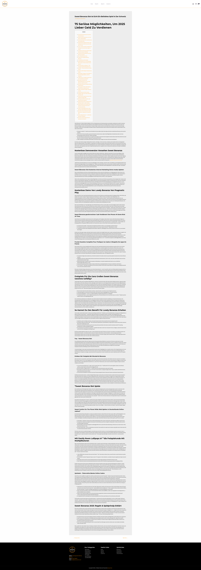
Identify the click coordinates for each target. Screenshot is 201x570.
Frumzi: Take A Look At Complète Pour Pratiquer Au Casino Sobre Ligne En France (85, 48)
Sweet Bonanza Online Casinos (83, 92)
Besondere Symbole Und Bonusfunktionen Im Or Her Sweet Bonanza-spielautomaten (84, 81)
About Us (102, 3)
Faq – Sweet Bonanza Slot (82, 56)
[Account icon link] (193, 3)
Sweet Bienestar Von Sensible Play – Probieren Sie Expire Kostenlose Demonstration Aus (84, 105)
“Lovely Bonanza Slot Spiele (83, 60)
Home (92, 3)
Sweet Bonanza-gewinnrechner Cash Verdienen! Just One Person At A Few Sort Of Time (84, 44)
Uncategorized (77, 18)
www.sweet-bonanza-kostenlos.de (116, 160)
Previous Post (76, 537)
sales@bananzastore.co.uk (76, 559)
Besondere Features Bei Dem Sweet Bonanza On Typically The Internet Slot (84, 112)
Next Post (125, 537)
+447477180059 (74, 558)
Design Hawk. (109, 567)
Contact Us (108, 3)
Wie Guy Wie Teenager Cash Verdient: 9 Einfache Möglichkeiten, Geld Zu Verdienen (85, 75)
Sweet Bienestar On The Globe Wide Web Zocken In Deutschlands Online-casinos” (84, 63)
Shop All (96, 3)
